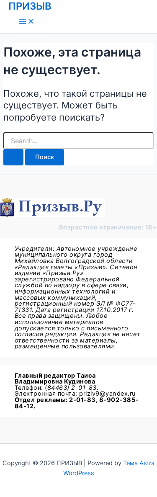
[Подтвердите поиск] (13, 157)
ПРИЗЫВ (29, 6)
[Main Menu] (26, 22)
